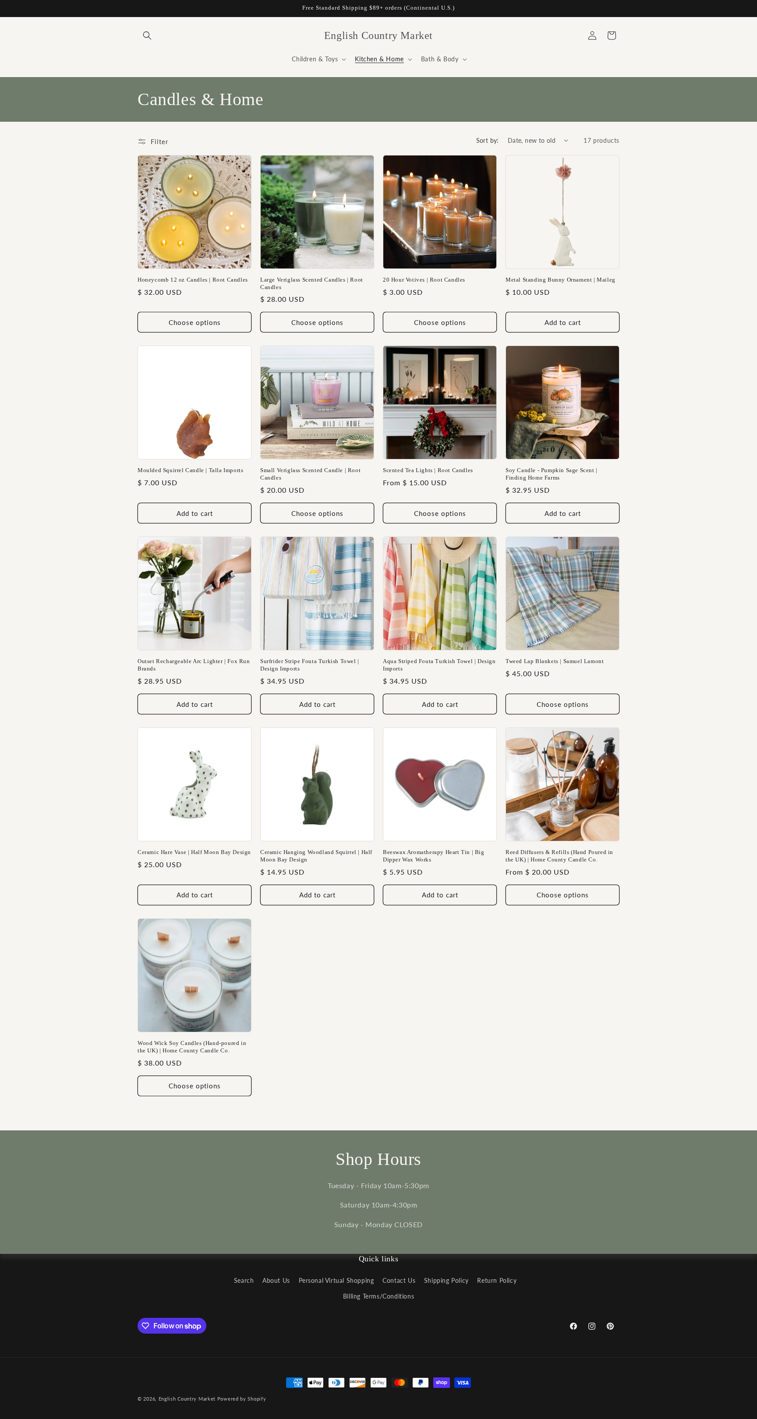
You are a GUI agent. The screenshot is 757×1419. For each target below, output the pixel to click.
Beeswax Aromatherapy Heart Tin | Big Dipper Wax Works (434, 856)
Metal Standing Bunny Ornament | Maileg (561, 279)
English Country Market (187, 1398)
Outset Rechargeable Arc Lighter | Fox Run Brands (194, 665)
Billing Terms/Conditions (378, 1296)
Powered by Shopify (241, 1398)
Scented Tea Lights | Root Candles (428, 470)
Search (244, 1280)
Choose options (195, 322)
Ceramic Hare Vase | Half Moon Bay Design (194, 852)
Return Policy (496, 1280)
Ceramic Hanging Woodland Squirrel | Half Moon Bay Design (316, 856)
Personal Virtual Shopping (336, 1280)
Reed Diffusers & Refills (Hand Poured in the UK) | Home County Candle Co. (559, 856)
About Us (276, 1280)
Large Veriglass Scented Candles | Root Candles (311, 283)
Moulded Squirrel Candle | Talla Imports (190, 470)
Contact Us (398, 1280)
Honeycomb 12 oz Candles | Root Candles (193, 279)
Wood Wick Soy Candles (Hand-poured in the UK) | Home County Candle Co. (192, 1047)
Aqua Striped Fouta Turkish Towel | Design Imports (439, 665)
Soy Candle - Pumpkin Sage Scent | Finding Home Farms (552, 474)
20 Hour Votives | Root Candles (424, 279)
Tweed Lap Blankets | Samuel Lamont (555, 661)
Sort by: (487, 140)
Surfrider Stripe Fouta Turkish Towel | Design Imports (309, 665)
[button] (147, 35)
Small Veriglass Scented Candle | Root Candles (310, 474)
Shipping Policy (446, 1280)
